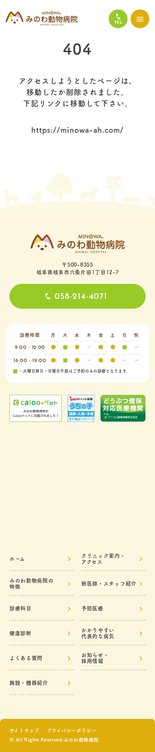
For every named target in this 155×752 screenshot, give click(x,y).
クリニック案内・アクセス (103, 558)
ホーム (17, 558)
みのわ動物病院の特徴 (31, 583)
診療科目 (20, 608)
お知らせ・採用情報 (95, 658)
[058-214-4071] (118, 18)
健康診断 (20, 633)
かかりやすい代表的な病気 (97, 633)
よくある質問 (26, 658)
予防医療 (92, 608)
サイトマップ (24, 730)
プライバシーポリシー (71, 730)
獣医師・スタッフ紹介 (109, 583)
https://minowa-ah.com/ (77, 129)
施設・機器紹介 (28, 682)
